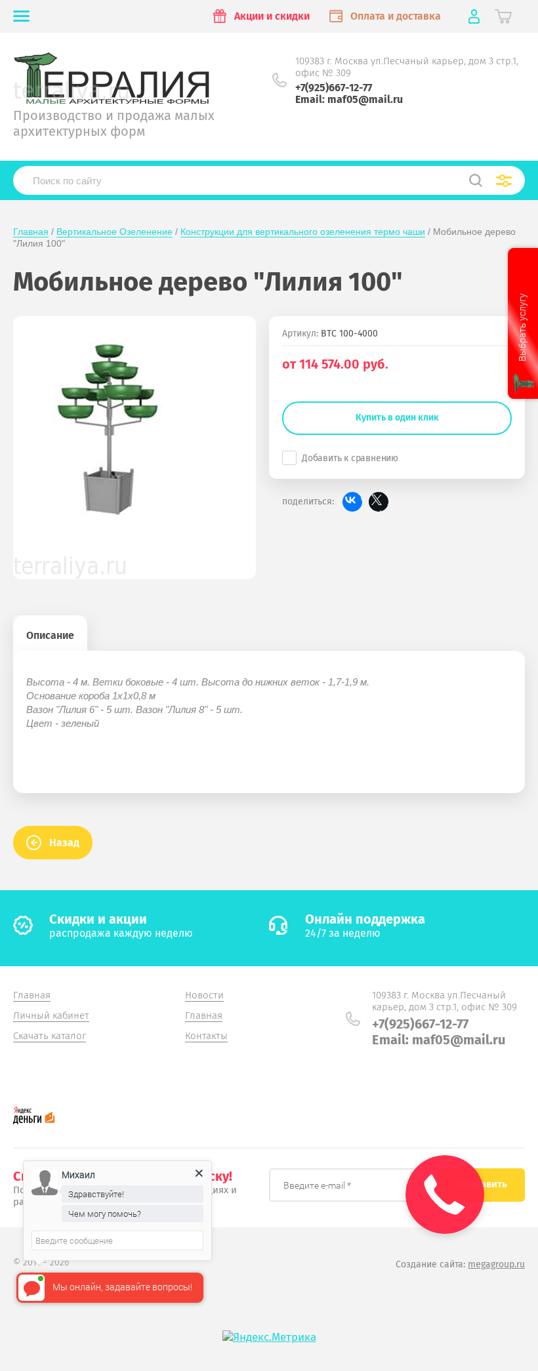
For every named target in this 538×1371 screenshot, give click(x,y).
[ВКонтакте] (352, 502)
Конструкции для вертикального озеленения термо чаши (302, 231)
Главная (31, 231)
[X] (378, 502)
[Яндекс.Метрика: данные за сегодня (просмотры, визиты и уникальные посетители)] (269, 1337)
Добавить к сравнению (350, 458)
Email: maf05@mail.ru (349, 99)
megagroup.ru (496, 1264)
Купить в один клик (397, 417)
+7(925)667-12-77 (333, 87)
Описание (50, 635)
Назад (64, 842)
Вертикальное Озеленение (114, 231)
